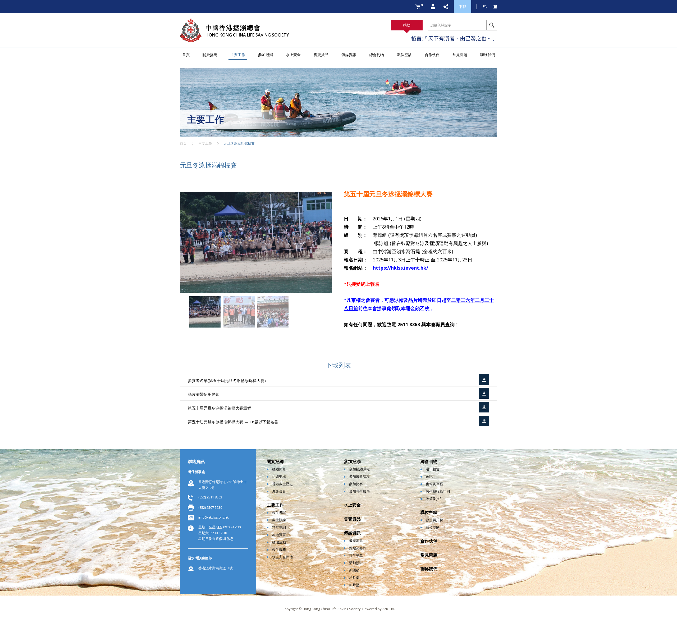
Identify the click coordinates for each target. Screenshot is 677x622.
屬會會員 (279, 491)
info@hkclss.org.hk (213, 517)
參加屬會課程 (359, 476)
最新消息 (356, 540)
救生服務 (279, 549)
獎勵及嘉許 (357, 548)
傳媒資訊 (348, 54)
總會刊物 (376, 54)
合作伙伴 (432, 54)
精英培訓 (279, 527)
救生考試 (279, 512)
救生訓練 (279, 519)
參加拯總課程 (359, 469)
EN (485, 6)
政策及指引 (434, 498)
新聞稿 (354, 570)
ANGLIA (388, 608)
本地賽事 (279, 534)
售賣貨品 (321, 54)
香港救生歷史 (282, 484)
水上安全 (293, 54)
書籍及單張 (434, 484)
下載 (462, 6)
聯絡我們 (487, 54)
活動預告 (356, 562)
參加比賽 (356, 484)
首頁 (186, 54)
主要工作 (237, 54)
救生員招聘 (434, 519)
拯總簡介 (279, 469)
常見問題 (459, 54)
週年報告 (433, 469)
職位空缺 (404, 54)
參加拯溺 (265, 54)
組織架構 (279, 476)
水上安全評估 (282, 557)
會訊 (429, 476)
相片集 (354, 577)
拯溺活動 (279, 542)
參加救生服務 (359, 491)
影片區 (354, 585)
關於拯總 (210, 54)
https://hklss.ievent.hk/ (400, 268)
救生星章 (356, 555)
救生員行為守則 (438, 491)
